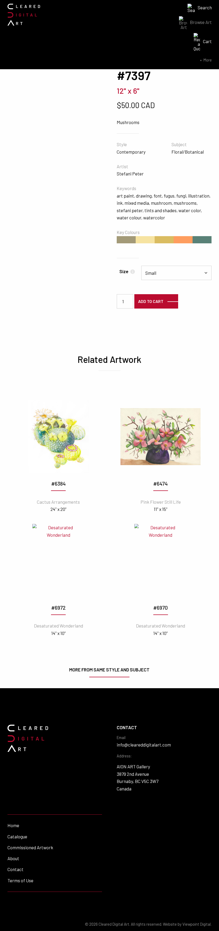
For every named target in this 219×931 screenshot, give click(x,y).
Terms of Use (20, 880)
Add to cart (150, 301)
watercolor (154, 217)
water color (189, 210)
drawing (144, 195)
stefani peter (130, 210)
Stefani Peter (130, 173)
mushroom (161, 203)
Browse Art (201, 22)
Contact (15, 869)
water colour (129, 217)
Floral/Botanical (187, 151)
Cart (207, 41)
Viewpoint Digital (196, 924)
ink (120, 203)
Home (13, 825)
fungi (181, 195)
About (13, 858)
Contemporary (131, 151)
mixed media (136, 203)
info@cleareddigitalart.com (144, 744)
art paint (125, 195)
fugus (169, 195)
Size (126, 271)
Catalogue (17, 836)
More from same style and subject (109, 669)
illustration (198, 195)
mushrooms (185, 203)
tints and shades (160, 210)
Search (205, 7)
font (158, 195)
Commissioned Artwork (30, 847)
